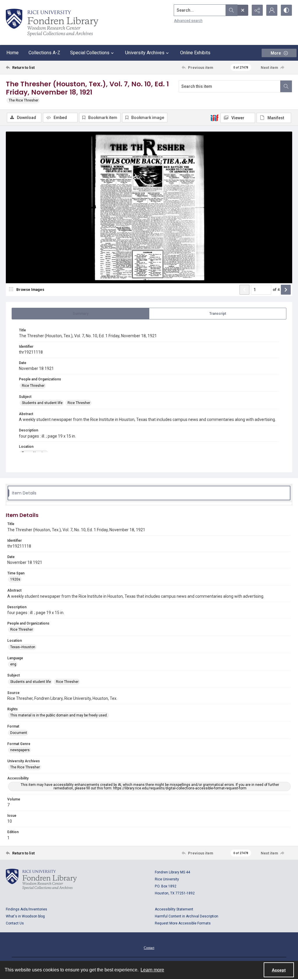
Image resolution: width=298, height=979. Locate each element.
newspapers (20, 750)
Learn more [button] (152, 969)
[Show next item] (286, 290)
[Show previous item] (244, 290)
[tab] (80, 313)
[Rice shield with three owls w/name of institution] (52, 22)
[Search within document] (286, 86)
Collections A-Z (44, 52)
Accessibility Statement (174, 909)
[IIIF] (214, 118)
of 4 (276, 289)
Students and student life (42, 403)
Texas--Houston (22, 647)
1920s (15, 579)
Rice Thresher (33, 386)
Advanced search (188, 21)
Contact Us (15, 923)
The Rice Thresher (23, 100)
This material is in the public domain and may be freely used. (59, 715)
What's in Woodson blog (25, 916)
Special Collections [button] (89, 52)
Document (18, 733)
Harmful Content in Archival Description (186, 916)
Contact (149, 948)
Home (12, 52)
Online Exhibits (195, 52)
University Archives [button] (144, 52)
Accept (279, 970)
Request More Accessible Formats (183, 923)
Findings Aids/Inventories (26, 909)
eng (13, 664)
